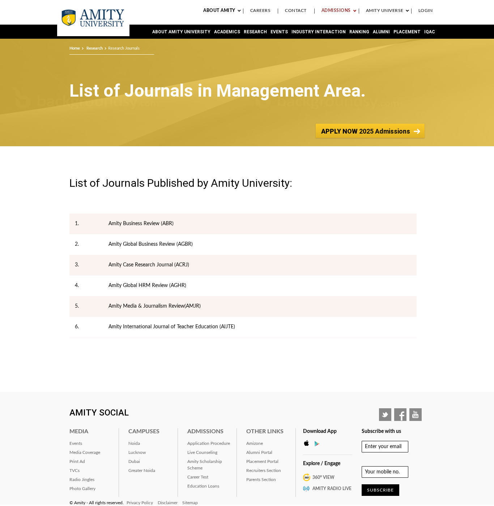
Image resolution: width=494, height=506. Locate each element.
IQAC (429, 31)
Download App (320, 431)
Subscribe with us (381, 431)
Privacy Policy (140, 503)
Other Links (265, 431)
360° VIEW (323, 477)
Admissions (336, 10)
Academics (227, 31)
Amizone (254, 443)
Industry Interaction (318, 31)
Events (279, 31)
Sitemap (190, 503)
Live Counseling (202, 452)
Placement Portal (262, 461)
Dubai (134, 461)
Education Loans (203, 486)
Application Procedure (208, 443)
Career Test (197, 477)
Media (78, 431)
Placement (407, 31)
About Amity (219, 10)
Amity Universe (385, 10)
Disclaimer (168, 503)
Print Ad (77, 461)
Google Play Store (319, 443)
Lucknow (137, 452)
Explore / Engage (321, 463)
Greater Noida (141, 470)
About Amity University (181, 31)
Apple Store (308, 443)
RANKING (359, 31)
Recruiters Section (263, 470)
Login (425, 10)
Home (74, 48)
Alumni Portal (259, 452)
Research (255, 31)
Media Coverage (84, 452)
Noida (134, 443)
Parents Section (261, 479)
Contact (296, 10)
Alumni (381, 31)
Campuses (143, 431)
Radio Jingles (81, 479)
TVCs (74, 470)
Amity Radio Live (332, 488)
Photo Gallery (82, 488)
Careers (260, 10)
